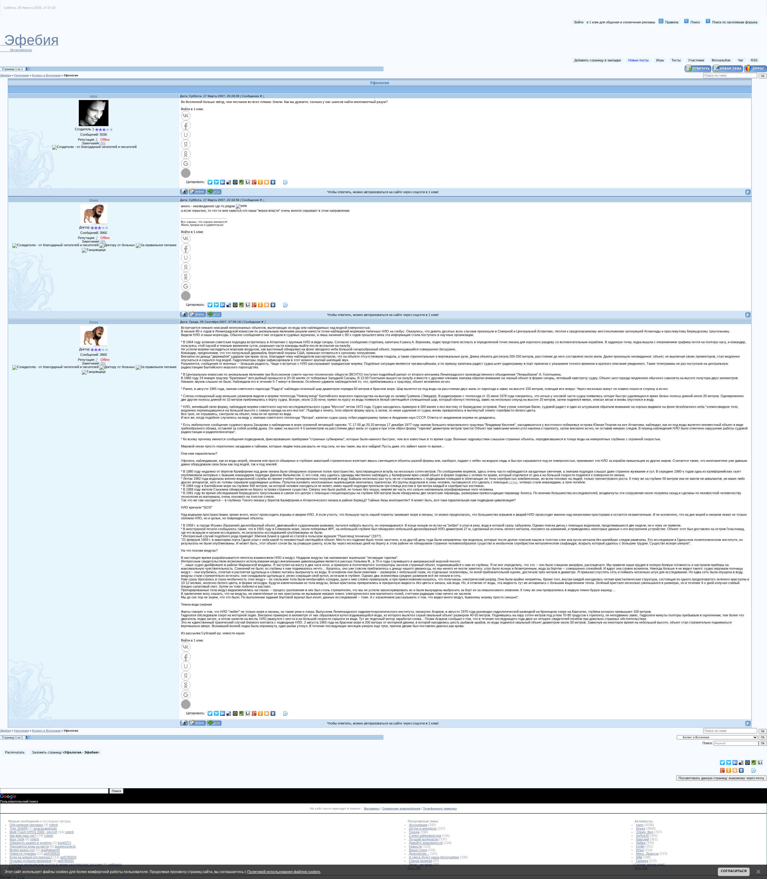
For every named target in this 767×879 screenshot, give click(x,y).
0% (103, 143)
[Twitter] (210, 182)
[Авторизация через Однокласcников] (186, 154)
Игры (660, 60)
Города (414, 832)
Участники (696, 60)
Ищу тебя (17, 839)
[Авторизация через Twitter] (186, 173)
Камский (642, 839)
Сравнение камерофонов (401, 808)
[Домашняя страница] (197, 191)
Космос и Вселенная (46, 75)
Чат (740, 60)
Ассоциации (418, 825)
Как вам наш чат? (23, 835)
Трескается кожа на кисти (29, 846)
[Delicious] (229, 182)
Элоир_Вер (644, 832)
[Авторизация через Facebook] (186, 125)
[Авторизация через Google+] (186, 163)
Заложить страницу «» (65, 752)
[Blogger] (267, 182)
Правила (671, 22)
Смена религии (420, 861)
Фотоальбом (721, 60)
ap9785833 (52, 853)
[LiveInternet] (248, 182)
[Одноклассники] (260, 182)
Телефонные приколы (440, 808)
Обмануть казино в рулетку (31, 843)
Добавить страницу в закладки (598, 60)
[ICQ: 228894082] (214, 191)
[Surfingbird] (216, 182)
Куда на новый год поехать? (31, 857)
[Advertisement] (650, 41)
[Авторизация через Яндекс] (186, 144)
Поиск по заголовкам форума (734, 22)
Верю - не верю (420, 864)
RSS (754, 60)
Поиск (695, 22)
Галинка (642, 861)
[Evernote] (241, 182)
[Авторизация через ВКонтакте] (186, 115)
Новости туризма (23, 853)
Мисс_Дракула (647, 853)
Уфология (71, 75)
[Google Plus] (254, 182)
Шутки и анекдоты (423, 828)
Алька (93, 200)
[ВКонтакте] (273, 182)
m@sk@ (642, 835)
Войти (579, 22)
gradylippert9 (50, 850)
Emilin (640, 846)
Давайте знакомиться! (426, 843)
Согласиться (734, 871)
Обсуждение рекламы (26, 825)
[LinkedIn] (223, 182)
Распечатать (14, 752)
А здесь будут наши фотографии (434, 857)
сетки (513, 482)
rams (93, 96)
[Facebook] (279, 182)
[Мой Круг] (286, 182)
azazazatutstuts (45, 828)
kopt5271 (64, 843)
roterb (53, 825)
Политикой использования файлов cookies (283, 872)
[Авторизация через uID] (186, 135)
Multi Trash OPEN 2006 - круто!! (33, 832)
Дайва (640, 843)
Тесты (676, 60)
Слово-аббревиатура (425, 835)
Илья (640, 850)
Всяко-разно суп (22, 850)
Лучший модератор (423, 839)
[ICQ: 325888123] (214, 314)
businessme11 (65, 846)
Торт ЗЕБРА (19, 828)
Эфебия (5, 75)
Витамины (372, 808)
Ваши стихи (418, 850)
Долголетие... (419, 853)
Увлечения (21, 75)
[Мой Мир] (235, 182)
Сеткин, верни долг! (650, 864)
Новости (415, 846)
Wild (639, 857)
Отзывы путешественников (31, 861)
